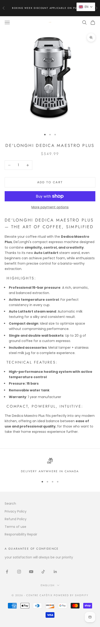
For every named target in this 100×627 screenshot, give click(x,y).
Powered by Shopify (71, 595)
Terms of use (15, 526)
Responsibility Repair (21, 534)
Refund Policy (16, 519)
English (48, 585)
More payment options (50, 207)
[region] (50, 466)
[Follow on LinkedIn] (55, 571)
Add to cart (50, 182)
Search (10, 503)
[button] (86, 7)
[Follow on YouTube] (31, 571)
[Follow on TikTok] (43, 571)
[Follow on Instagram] (19, 571)
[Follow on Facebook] (7, 571)
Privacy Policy (16, 511)
